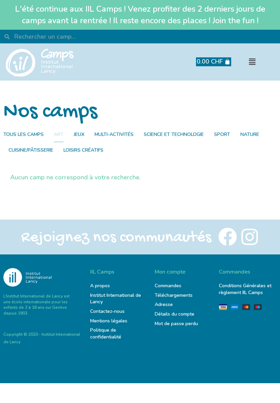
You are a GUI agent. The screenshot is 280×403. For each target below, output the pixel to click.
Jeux (79, 134)
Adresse (164, 304)
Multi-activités (114, 134)
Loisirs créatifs (83, 150)
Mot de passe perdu (176, 323)
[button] (252, 62)
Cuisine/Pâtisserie (31, 150)
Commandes (168, 285)
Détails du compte (174, 314)
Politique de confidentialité (105, 333)
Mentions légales (108, 321)
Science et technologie (174, 134)
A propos (100, 285)
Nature (249, 134)
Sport (222, 134)
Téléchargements (174, 295)
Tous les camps (23, 134)
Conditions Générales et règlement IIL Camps (245, 289)
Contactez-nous (107, 311)
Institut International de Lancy (115, 298)
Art (59, 134)
